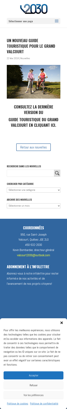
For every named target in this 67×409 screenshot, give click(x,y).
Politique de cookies (17, 403)
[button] (61, 323)
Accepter (33, 375)
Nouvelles (25, 58)
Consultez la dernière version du (33, 109)
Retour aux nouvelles (33, 147)
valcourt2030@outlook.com (33, 255)
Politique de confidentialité (44, 403)
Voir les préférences (34, 395)
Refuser (34, 385)
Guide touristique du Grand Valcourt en (33, 122)
